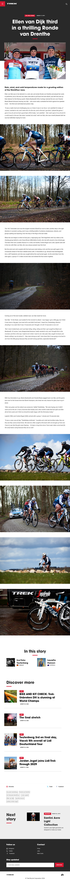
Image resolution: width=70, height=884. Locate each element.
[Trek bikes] (10, 874)
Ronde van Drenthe (24, 792)
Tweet (50, 786)
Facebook (61, 786)
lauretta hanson (20, 798)
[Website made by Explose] (62, 875)
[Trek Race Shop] (12, 4)
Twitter (11, 851)
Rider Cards (40, 853)
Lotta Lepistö (24, 795)
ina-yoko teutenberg (12, 792)
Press (38, 848)
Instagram (11, 848)
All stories (11, 786)
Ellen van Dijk (10, 798)
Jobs (38, 851)
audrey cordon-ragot (12, 801)
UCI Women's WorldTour (13, 795)
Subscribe (59, 864)
